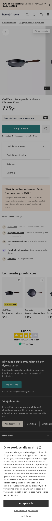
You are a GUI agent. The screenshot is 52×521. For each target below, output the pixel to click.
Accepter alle (26, 503)
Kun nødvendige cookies (26, 510)
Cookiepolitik (10, 495)
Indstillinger (26, 516)
